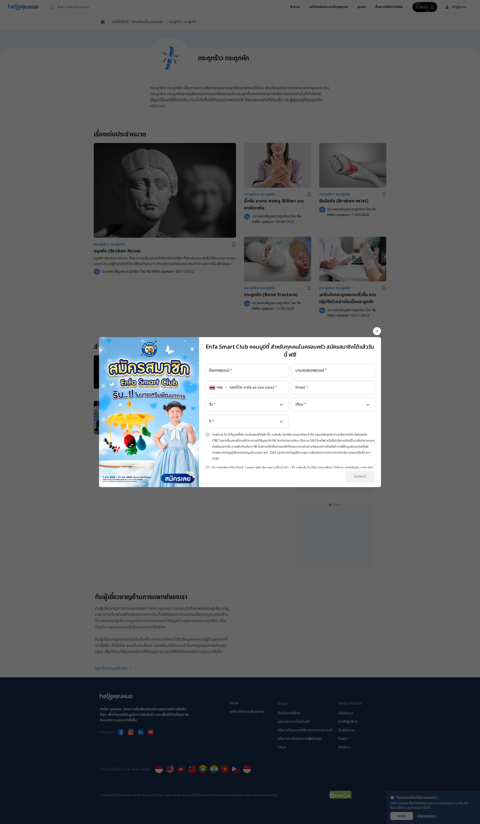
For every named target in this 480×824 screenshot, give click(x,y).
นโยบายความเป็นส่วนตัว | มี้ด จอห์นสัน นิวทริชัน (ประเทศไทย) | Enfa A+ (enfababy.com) (314, 467)
